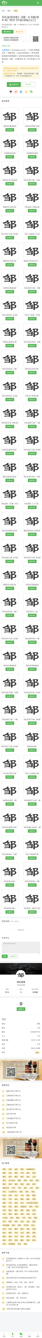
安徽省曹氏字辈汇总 (13, 1100)
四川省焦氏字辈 (12, 1123)
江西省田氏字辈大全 (13, 1096)
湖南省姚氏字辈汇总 (14, 1132)
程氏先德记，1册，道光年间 (16, 1298)
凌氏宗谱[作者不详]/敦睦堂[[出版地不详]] (21, 1278)
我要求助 (20, 32)
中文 (38, 1044)
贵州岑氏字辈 (11, 1114)
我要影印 (8, 32)
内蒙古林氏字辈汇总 (13, 1091)
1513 (7, 992)
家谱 (8, 11)
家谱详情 (10, 130)
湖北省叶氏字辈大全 (13, 1109)
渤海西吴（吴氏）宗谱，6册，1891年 (20, 1282)
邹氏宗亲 (21, 982)
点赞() (14, 84)
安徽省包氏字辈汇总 (13, 1105)
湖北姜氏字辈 (11, 1127)
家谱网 (19, 73)
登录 (4, 956)
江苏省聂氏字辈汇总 (13, 1118)
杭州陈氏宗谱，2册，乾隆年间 (17, 1293)
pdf (39, 1028)
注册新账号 (13, 956)
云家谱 (4, 50)
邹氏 (15, 11)
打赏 (29, 84)
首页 (3, 11)
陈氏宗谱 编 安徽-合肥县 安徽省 (18, 1309)
